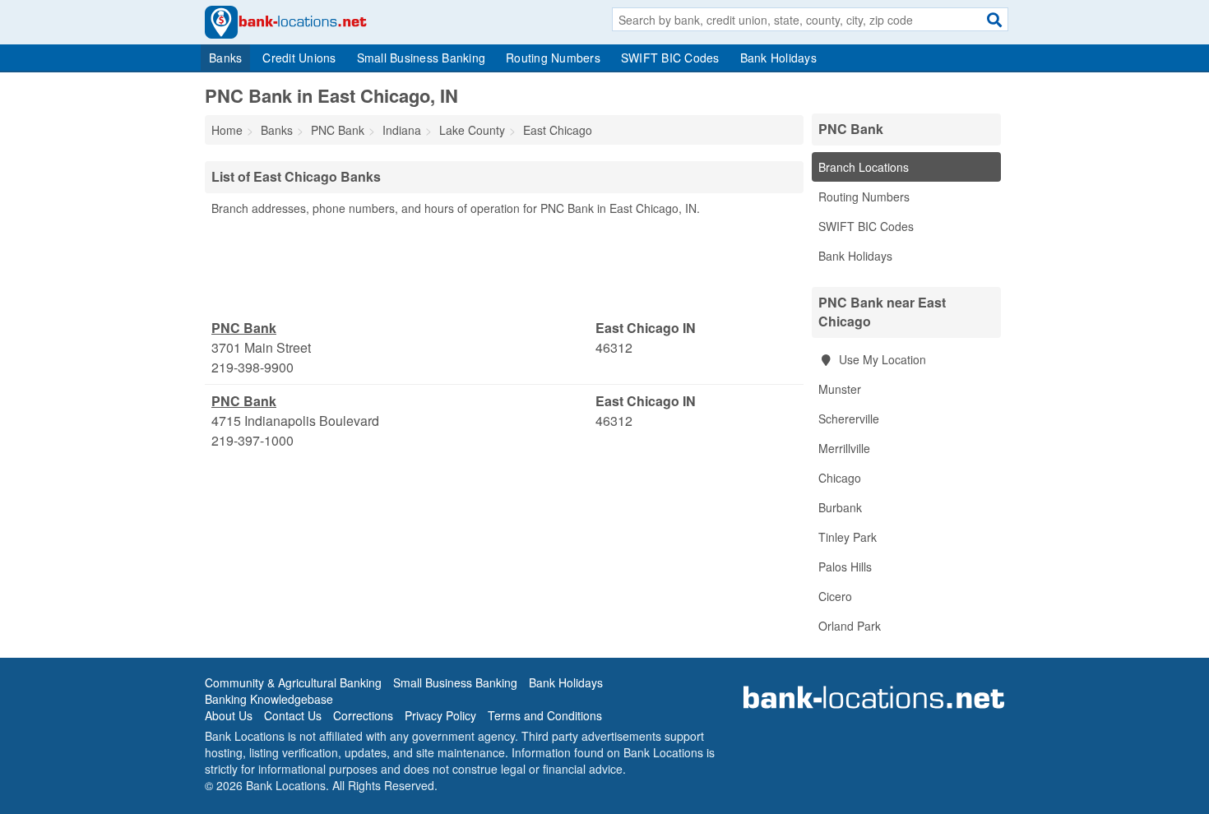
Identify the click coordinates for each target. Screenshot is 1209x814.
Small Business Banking (421, 57)
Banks (225, 57)
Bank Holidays (778, 57)
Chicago (839, 477)
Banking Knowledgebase (269, 699)
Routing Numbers (553, 57)
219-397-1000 (252, 440)
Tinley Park (847, 537)
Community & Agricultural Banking (293, 682)
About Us (228, 715)
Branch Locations (863, 167)
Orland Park (849, 625)
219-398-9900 (252, 367)
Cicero (835, 596)
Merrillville (844, 448)
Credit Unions (299, 57)
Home (227, 130)
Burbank (840, 507)
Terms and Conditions (545, 715)
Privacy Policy (440, 715)
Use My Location (881, 359)
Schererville (848, 418)
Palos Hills (845, 566)
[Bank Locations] (286, 20)
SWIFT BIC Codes (670, 57)
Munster (839, 389)
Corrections (363, 715)
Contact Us (293, 715)
